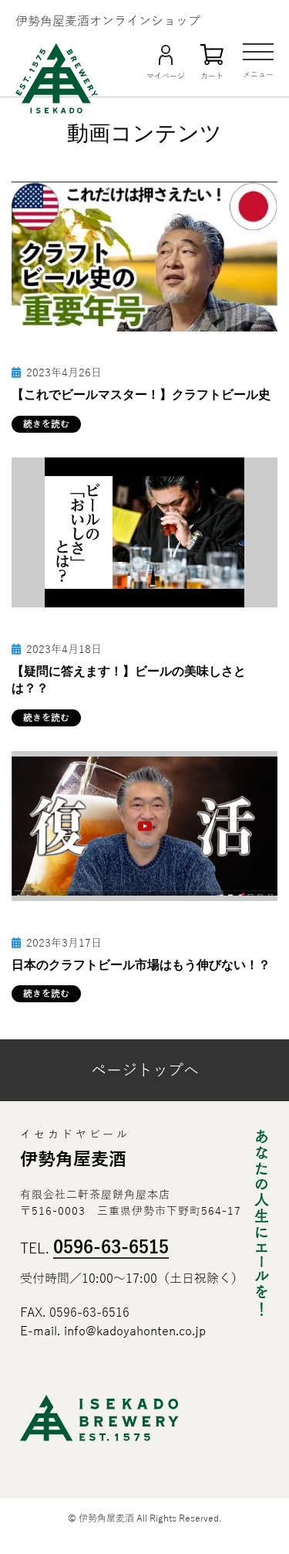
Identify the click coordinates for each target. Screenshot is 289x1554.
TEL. (94, 1248)
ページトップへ (145, 1070)
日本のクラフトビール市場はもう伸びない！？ (141, 964)
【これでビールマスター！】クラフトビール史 (141, 394)
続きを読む (46, 424)
